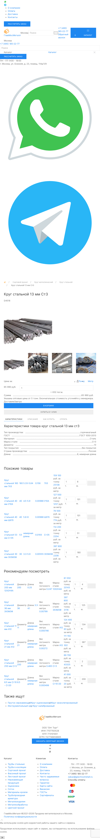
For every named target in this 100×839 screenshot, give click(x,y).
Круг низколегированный (65, 702)
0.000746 (44, 630)
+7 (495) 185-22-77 (10, 43)
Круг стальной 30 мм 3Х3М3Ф (10, 554)
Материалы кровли (18, 792)
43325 (67, 664)
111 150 (67, 636)
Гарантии (44, 782)
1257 (55, 504)
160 (21, 483)
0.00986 (39, 501)
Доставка (13, 14)
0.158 (37, 483)
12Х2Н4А (57, 589)
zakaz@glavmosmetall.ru (80, 776)
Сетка (11, 789)
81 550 (67, 578)
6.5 (18, 682)
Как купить (49, 419)
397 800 (57, 546)
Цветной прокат (16, 807)
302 (66, 645)
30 (20, 554)
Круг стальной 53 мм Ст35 (10, 534)
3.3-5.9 (26, 554)
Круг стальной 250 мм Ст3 (10, 662)
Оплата (11, 11)
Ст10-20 (57, 683)
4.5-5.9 (26, 501)
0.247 (49, 589)
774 (55, 520)
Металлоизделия (16, 801)
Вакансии (45, 789)
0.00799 (43, 611)
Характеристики (13, 419)
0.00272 (43, 648)
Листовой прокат (17, 776)
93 (65, 629)
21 (18, 645)
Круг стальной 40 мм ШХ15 (10, 517)
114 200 (57, 527)
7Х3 (46, 483)
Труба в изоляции (17, 767)
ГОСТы (43, 792)
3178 (66, 610)
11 (18, 627)
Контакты (13, 17)
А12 (61, 627)
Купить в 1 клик (49, 412)
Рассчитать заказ (17, 24)
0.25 (29, 587)
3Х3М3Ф (48, 554)
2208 (56, 555)
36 (18, 608)
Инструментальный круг (20, 706)
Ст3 (55, 666)
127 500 (57, 494)
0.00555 (39, 554)
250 (19, 664)
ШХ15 (47, 517)
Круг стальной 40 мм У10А (10, 500)
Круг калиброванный (44, 706)
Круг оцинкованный (41, 702)
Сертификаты (47, 795)
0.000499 (44, 685)
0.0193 (38, 534)
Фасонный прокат (17, 773)
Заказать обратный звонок (50, 741)
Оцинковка (13, 786)
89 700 (67, 655)
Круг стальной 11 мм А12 (10, 626)
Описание (32, 419)
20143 (67, 587)
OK (2, 838)
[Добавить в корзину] (91, 483)
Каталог (88, 35)
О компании (14, 8)
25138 (56, 484)
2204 (56, 536)
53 (20, 534)
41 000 (67, 674)
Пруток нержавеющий (19, 702)
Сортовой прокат (17, 770)
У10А (46, 501)
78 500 (56, 510)
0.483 (49, 666)
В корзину (48, 405)
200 (19, 587)
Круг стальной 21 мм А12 (9, 643)
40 (20, 501)
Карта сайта (46, 786)
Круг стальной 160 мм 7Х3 (11, 483)
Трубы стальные (16, 764)
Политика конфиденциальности (20, 816)
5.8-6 (26, 517)
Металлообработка (18, 804)
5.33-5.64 (28, 483)
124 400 (68, 619)
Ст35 (46, 534)
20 (65, 683)
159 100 (57, 475)
